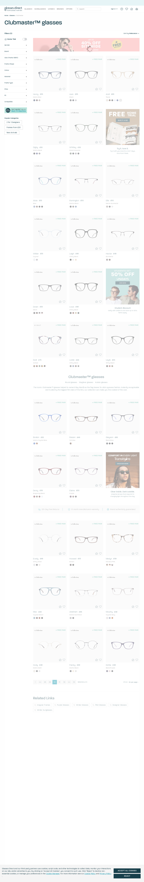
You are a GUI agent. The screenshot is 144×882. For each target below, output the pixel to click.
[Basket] (136, 9)
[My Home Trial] (131, 9)
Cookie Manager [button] (53, 874)
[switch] (24, 39)
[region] (114, 9)
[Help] (121, 9)
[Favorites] (126, 9)
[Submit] (77, 9)
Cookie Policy (90, 874)
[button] (15, 45)
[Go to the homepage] (13, 9)
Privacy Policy (105, 874)
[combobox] (88, 9)
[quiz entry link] (15, 113)
